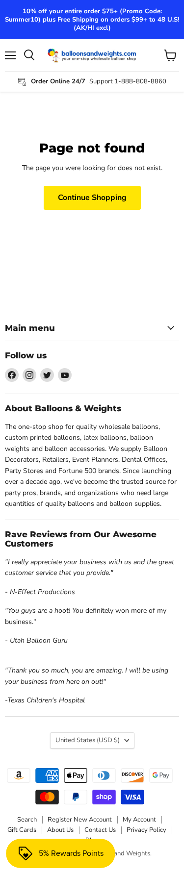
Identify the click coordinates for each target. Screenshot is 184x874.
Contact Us (100, 829)
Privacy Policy (146, 829)
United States (87, 740)
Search (27, 819)
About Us (60, 829)
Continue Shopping (92, 197)
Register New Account (80, 819)
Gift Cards (21, 829)
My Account (139, 819)
